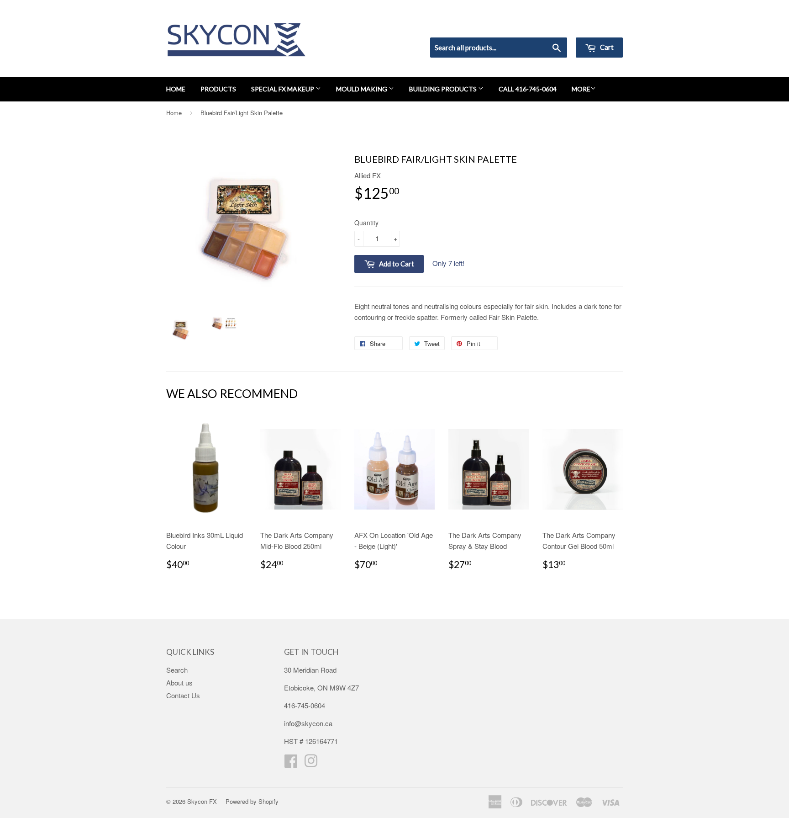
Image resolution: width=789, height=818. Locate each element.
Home (175, 89)
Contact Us (183, 695)
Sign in (547, 25)
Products (218, 89)
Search (177, 670)
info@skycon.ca (308, 723)
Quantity (366, 222)
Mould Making (362, 89)
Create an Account (597, 25)
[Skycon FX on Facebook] (291, 763)
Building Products (443, 89)
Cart (606, 47)
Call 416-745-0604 (528, 89)
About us (179, 682)
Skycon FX (202, 801)
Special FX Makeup (283, 89)
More (581, 89)
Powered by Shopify (252, 801)
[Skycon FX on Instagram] (311, 763)
